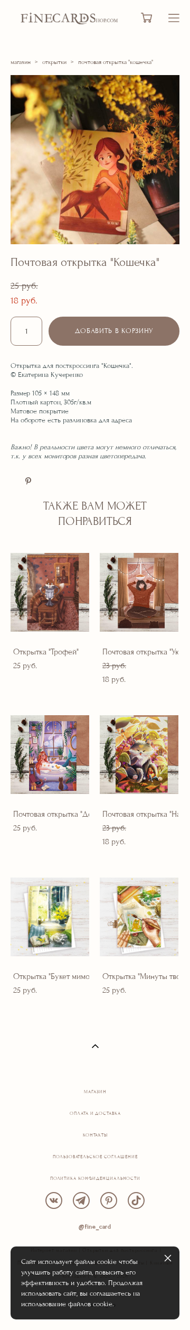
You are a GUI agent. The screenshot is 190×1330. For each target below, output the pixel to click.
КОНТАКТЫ (95, 1135)
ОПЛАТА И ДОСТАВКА (95, 1113)
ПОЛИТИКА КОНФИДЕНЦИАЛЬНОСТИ (95, 1178)
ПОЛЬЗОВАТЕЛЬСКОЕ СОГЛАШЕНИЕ (95, 1157)
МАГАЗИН (95, 1092)
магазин (21, 62)
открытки (54, 62)
